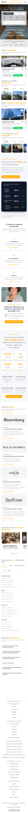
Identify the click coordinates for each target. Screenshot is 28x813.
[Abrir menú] (25, 2)
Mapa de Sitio (14, 769)
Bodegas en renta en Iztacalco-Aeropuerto (14, 757)
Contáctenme (7, 75)
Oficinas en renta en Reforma (14, 749)
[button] (14, 22)
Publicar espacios (14, 764)
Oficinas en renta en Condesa (14, 752)
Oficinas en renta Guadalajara (7, 592)
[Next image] (22, 61)
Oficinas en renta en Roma (14, 746)
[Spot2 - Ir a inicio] (4, 2)
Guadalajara (21, 35)
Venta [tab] (9, 570)
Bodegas (22, 88)
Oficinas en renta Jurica (6, 624)
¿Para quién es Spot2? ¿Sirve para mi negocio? (12, 674)
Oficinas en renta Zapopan (6, 594)
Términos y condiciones (14, 772)
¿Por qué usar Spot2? (8, 663)
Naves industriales (14, 704)
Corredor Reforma (11, 29)
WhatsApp (17, 75)
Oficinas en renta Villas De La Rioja (8, 611)
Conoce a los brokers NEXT (13, 321)
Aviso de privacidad (14, 774)
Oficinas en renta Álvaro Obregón (8, 580)
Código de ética (14, 777)
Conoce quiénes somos (13, 396)
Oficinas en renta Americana (7, 599)
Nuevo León (4, 605)
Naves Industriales (14, 786)
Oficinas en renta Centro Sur (7, 626)
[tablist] (14, 565)
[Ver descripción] (22, 69)
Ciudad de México (6, 576)
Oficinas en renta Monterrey (6, 607)
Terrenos (14, 714)
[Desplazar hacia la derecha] (26, 67)
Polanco (21, 29)
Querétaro (4, 619)
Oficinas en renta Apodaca (6, 615)
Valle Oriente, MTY (10, 35)
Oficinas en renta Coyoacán (6, 584)
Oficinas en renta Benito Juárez (7, 582)
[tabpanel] (14, 600)
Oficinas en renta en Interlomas (14, 744)
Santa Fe (10, 32)
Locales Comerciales (14, 789)
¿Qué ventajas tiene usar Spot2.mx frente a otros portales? (12, 658)
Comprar (20, 13)
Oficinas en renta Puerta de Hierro (8, 597)
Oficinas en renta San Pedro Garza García (9, 613)
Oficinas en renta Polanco (6, 578)
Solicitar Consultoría (15, 2)
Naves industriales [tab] (19, 565)
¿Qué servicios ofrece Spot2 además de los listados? (12, 668)
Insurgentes (18, 32)
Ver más (13, 553)
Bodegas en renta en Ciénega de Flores (14, 754)
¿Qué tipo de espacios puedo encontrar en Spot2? (10, 646)
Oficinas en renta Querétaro (6, 621)
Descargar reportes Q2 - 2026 (10, 176)
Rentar (8, 13)
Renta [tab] (3, 570)
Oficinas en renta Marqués (6, 628)
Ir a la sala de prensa (6, 413)
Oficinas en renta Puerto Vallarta (7, 601)
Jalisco (3, 590)
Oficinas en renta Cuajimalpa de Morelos (9, 586)
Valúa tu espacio (14, 797)
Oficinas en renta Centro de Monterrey (8, 609)
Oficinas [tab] (4, 565)
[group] (14, 67)
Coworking (14, 709)
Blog (14, 794)
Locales (14, 88)
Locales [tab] (10, 565)
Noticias (14, 792)
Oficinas (6, 88)
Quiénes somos (14, 766)
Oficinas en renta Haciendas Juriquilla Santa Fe (10, 630)
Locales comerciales (14, 737)
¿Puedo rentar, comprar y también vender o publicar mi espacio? (11, 652)
